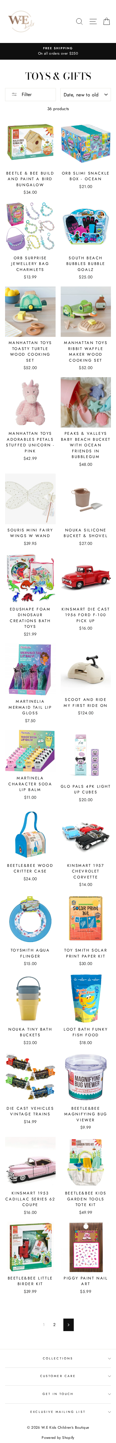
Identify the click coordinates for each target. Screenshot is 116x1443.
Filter (26, 94)
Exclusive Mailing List (57, 1412)
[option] (58, 51)
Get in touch (58, 1394)
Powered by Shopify (58, 1437)
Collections (58, 1358)
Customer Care (58, 1376)
